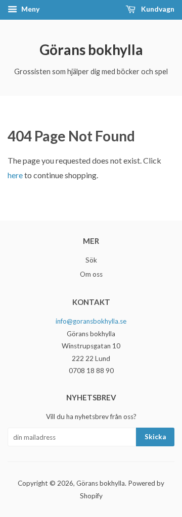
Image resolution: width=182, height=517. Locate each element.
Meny (29, 9)
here (15, 175)
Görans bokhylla (91, 49)
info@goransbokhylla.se (91, 321)
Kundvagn (157, 9)
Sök (91, 260)
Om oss (91, 274)
